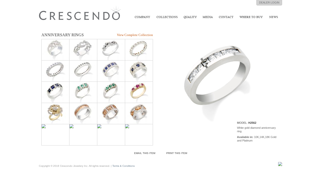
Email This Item (144, 153)
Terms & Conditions (123, 165)
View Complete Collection (135, 35)
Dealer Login (269, 2)
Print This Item (176, 153)
